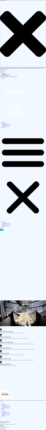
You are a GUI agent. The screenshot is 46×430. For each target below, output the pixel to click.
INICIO (2, 221)
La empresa (2, 122)
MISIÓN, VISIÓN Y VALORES (6, 124)
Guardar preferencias (11, 76)
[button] (23, 34)
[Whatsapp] (3, 230)
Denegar (3, 76)
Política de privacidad (2, 418)
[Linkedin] (1, 230)
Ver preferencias (6, 76)
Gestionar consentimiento (3, 429)
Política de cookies (2, 417)
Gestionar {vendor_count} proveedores (5, 74)
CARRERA (2, 127)
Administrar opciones (3, 73)
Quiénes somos (4, 123)
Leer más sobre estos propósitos (5, 75)
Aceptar (1, 76)
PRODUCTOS (3, 125)
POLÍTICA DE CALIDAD (6, 223)
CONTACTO (3, 227)
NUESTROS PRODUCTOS (6, 225)
